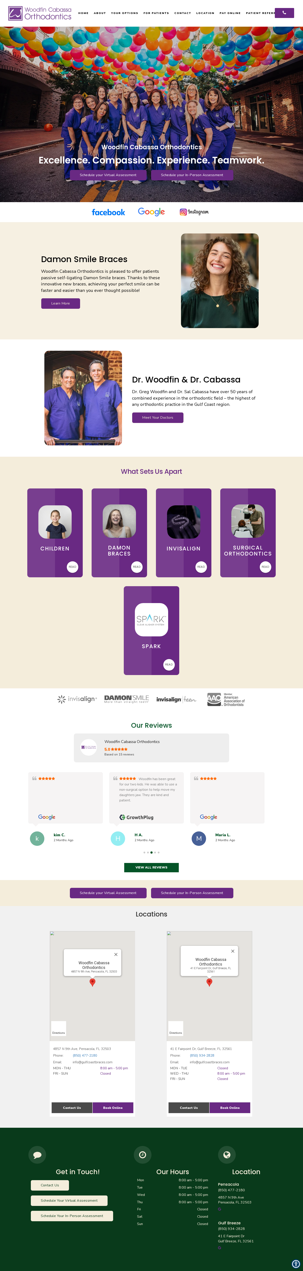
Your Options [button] (124, 13)
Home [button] (83, 13)
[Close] (115, 954)
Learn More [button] (60, 303)
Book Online (113, 1108)
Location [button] (205, 13)
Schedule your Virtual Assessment (108, 175)
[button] (151, 867)
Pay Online (230, 13)
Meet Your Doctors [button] (157, 417)
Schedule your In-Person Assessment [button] (192, 175)
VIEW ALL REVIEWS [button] (151, 867)
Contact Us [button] (72, 1108)
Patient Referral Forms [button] (270, 13)
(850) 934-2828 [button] (231, 1228)
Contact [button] (182, 13)
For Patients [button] (156, 13)
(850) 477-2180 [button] (231, 1190)
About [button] (100, 13)
